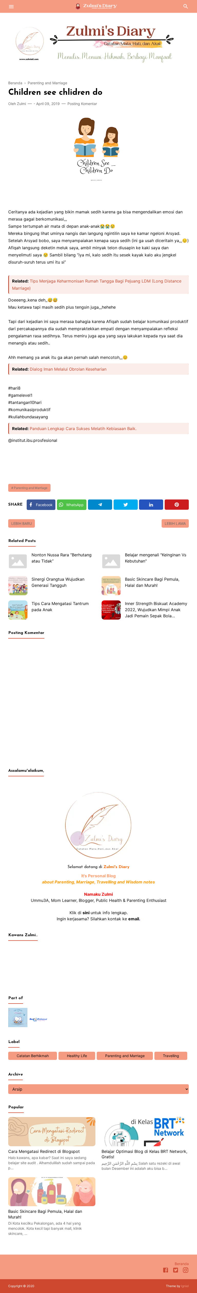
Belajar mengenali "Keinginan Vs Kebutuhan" (155, 558)
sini (86, 912)
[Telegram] (100, 504)
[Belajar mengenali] (111, 561)
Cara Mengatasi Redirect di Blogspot (44, 1151)
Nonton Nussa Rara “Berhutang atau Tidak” (62, 558)
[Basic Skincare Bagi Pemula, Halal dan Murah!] (111, 585)
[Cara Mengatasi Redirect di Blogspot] (51, 1144)
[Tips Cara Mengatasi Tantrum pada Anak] (17, 610)
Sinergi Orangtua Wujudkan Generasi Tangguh (58, 582)
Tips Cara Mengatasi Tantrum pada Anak (60, 606)
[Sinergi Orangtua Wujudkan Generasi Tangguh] (17, 585)
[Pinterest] (177, 504)
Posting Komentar (82, 103)
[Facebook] (165, 1271)
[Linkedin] (151, 504)
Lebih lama (175, 523)
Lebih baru (21, 523)
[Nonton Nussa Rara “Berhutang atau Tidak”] (17, 561)
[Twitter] (126, 504)
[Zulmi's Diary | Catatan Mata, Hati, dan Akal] (98, 5)
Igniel (185, 1286)
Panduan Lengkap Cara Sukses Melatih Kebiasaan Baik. (83, 428)
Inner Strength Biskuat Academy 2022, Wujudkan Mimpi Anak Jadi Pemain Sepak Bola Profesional (156, 610)
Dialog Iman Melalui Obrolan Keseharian (68, 369)
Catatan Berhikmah (33, 1056)
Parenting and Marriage (30, 488)
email (133, 918)
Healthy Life (77, 1056)
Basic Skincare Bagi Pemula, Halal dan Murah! (152, 582)
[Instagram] (185, 1271)
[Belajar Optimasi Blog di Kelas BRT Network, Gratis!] (145, 1144)
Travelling (171, 1056)
